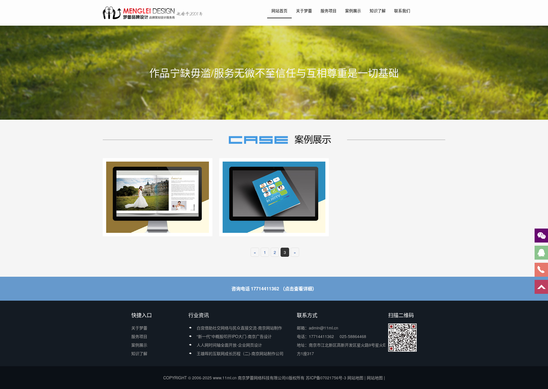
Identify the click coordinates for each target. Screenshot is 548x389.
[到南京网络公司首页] (153, 12)
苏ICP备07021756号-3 (326, 377)
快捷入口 (141, 315)
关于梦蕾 (304, 10)
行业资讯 (198, 315)
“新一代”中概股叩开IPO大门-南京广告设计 (234, 336)
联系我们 (402, 10)
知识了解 (378, 10)
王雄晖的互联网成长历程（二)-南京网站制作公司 (240, 353)
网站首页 (279, 10)
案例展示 (353, 10)
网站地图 (355, 377)
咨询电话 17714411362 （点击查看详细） (274, 288)
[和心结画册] (274, 196)
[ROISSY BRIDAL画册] (157, 196)
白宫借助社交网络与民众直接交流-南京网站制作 (239, 328)
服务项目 (329, 10)
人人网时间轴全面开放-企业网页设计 (229, 345)
